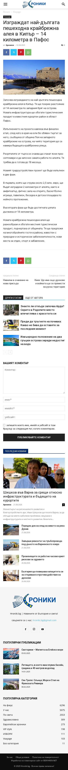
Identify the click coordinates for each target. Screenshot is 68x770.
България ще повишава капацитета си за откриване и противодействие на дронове (42, 574)
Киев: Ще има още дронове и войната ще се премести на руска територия (49, 283)
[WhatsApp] (28, 52)
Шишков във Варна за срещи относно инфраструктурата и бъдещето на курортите (32, 496)
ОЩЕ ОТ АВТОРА (34, 298)
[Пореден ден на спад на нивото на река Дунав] (11, 529)
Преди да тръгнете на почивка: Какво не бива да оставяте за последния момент (41, 325)
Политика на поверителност (45, 757)
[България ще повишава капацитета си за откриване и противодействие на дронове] (11, 575)
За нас (10, 757)
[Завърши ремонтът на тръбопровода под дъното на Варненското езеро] (11, 545)
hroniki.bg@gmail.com (44, 620)
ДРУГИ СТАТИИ (13, 298)
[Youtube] (42, 629)
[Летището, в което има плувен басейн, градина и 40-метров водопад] (11, 669)
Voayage (17, 11)
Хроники (10, 45)
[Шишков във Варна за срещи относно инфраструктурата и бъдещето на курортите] (34, 473)
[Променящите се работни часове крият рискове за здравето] (11, 560)
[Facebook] (6, 52)
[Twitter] (13, 52)
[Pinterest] (21, 52)
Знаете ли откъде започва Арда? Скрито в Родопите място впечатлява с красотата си (42, 310)
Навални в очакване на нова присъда (15, 282)
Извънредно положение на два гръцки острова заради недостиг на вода (43, 340)
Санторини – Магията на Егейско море (42, 649)
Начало (6, 11)
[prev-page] (5, 352)
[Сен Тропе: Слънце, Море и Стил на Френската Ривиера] (11, 684)
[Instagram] (34, 629)
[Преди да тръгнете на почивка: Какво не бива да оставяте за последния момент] (11, 325)
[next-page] (10, 352)
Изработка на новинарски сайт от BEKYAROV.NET (34, 760)
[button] (5, 4)
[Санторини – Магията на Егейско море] (11, 653)
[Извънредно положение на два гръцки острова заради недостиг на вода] (11, 340)
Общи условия (22, 757)
